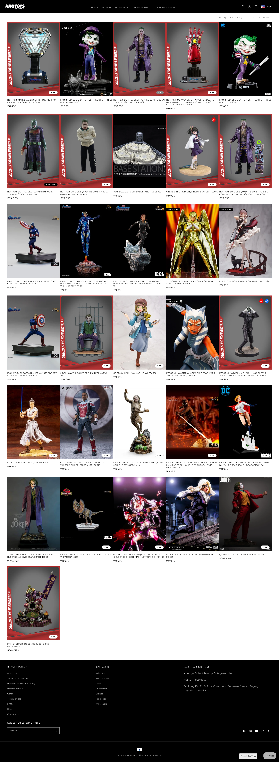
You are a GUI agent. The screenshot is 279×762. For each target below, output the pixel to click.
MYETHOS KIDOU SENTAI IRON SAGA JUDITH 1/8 (244, 281)
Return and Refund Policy (21, 683)
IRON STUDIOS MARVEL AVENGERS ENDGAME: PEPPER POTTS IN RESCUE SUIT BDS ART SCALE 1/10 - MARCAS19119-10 (84, 283)
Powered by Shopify (152, 755)
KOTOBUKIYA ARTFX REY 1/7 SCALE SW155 (28, 462)
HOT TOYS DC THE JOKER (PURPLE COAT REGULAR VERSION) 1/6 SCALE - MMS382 (139, 101)
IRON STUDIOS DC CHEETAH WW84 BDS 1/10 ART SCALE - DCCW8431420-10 (138, 463)
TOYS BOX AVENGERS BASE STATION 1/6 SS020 (137, 192)
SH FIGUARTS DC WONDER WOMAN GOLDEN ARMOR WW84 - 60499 (189, 282)
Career (11, 693)
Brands (99, 693)
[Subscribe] (56, 730)
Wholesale (101, 704)
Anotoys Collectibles (134, 755)
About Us (12, 673)
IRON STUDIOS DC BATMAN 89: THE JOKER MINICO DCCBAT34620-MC (86, 101)
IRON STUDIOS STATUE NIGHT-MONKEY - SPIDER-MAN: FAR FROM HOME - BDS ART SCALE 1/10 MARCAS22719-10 (191, 465)
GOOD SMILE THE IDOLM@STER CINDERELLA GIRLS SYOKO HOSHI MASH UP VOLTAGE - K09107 (138, 555)
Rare (98, 683)
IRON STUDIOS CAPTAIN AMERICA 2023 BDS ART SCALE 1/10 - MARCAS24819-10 (32, 374)
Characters (101, 688)
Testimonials (14, 699)
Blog (9, 709)
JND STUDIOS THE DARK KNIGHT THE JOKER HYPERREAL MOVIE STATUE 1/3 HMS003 (30, 555)
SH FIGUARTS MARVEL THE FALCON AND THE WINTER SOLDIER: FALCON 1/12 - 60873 (83, 463)
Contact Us (13, 714)
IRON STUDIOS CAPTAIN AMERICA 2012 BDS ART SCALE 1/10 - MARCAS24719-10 (31, 282)
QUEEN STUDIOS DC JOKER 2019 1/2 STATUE (241, 554)
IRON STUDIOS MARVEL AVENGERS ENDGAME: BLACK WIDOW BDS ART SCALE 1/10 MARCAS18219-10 (139, 283)
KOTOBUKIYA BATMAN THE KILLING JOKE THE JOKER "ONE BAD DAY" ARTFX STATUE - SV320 (243, 374)
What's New (102, 678)
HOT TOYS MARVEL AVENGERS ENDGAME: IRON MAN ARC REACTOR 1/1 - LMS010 (32, 101)
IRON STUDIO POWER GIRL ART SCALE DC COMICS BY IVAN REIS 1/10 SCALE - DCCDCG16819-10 (245, 463)
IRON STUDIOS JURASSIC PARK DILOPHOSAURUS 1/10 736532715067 (85, 555)
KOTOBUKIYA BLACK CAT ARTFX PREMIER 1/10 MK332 (189, 555)
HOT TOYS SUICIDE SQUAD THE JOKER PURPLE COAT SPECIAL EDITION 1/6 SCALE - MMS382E (243, 193)
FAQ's (10, 704)
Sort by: (223, 17)
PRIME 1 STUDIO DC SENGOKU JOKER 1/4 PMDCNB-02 (28, 645)
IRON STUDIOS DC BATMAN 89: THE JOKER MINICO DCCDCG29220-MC (245, 101)
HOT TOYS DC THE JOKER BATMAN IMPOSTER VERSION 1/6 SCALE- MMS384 (30, 193)
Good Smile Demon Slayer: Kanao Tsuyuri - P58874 (192, 192)
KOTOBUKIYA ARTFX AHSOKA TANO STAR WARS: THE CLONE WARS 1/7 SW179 (190, 374)
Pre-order (101, 699)
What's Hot (102, 673)
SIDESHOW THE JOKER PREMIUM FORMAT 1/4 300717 (83, 374)
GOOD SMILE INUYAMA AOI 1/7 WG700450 (135, 373)
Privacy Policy (15, 688)
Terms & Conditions (18, 678)
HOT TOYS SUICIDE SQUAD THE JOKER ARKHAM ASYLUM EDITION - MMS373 (85, 193)
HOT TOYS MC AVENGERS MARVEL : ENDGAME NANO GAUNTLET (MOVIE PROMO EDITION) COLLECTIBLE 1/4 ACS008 (190, 102)
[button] (106, 7)
